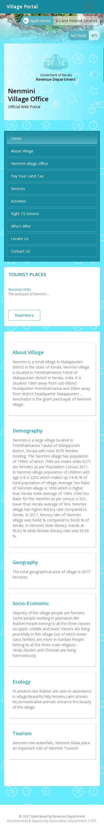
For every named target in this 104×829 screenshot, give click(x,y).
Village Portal (22, 6)
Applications (37, 20)
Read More (24, 315)
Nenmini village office (29, 163)
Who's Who (21, 226)
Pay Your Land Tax (27, 176)
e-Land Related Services (76, 20)
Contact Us (20, 251)
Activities (18, 201)
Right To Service (25, 213)
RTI (94, 35)
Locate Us (20, 238)
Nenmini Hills (19, 289)
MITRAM (78, 35)
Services (18, 188)
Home (16, 138)
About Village (22, 150)
